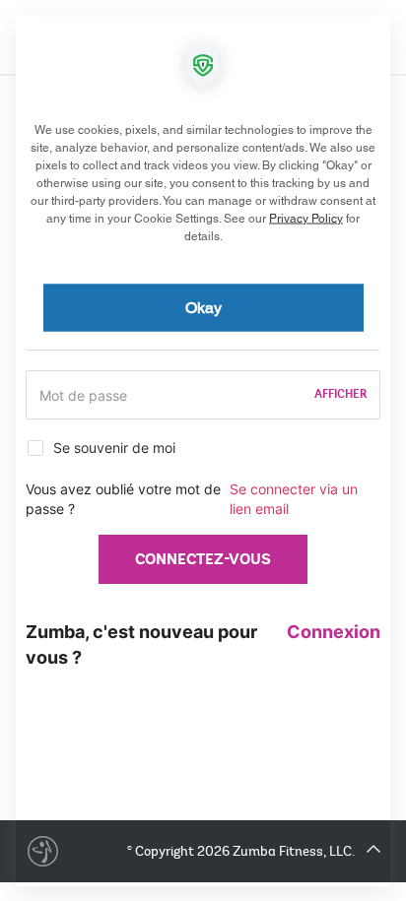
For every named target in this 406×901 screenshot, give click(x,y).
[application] (203, 450)
